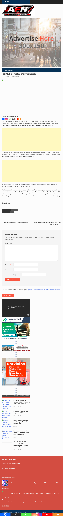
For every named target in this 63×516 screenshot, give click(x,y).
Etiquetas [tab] (25, 396)
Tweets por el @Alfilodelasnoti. (11, 463)
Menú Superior (9, 2)
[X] (13, 119)
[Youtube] (16, 119)
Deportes (15, 210)
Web (14, 275)
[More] (19, 119)
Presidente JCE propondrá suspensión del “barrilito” (20, 412)
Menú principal (9, 70)
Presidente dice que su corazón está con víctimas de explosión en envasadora (21, 402)
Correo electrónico (8, 271)
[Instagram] (6, 119)
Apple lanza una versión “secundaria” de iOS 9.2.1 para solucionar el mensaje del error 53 (20, 444)
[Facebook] (3, 119)
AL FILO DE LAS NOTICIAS (18, 512)
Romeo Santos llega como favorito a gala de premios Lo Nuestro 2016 (21, 421)
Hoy (12, 212)
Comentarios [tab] (16, 396)
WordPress (43, 512)
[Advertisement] (31, 139)
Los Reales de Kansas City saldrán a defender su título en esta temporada (21, 432)
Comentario (9, 243)
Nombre (8, 265)
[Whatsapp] (10, 119)
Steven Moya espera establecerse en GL (16, 222)
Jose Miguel (15, 76)
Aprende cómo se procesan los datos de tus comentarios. (44, 289)
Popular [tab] (7, 396)
